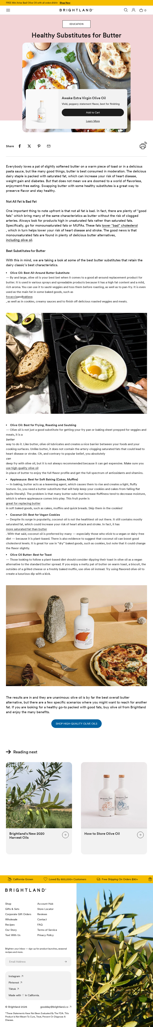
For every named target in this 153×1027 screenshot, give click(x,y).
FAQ (40, 924)
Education (76, 24)
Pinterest (14, 982)
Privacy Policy (45, 935)
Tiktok (12, 988)
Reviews (42, 914)
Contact (42, 919)
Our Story (11, 929)
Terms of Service (47, 929)
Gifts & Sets (12, 908)
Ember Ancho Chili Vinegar (43, 3)
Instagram (14, 976)
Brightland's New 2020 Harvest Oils (26, 835)
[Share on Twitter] (29, 146)
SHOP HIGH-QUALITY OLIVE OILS (76, 723)
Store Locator (45, 908)
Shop (8, 903)
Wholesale (11, 919)
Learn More (93, 121)
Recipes (10, 924)
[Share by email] (48, 146)
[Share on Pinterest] (39, 146)
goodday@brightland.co (54, 1006)
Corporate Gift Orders (18, 914)
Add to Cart (93, 112)
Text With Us (12, 935)
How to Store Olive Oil (102, 834)
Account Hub (45, 903)
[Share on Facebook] (19, 146)
